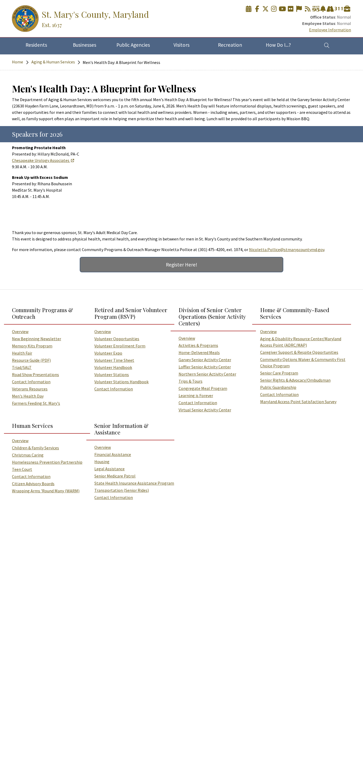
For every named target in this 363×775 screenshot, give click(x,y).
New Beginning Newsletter (36, 338)
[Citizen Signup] (299, 9)
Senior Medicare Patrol (115, 476)
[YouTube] (282, 9)
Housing (101, 461)
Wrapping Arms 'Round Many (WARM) (45, 490)
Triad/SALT (22, 367)
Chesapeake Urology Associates (40, 160)
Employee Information (330, 29)
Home (17, 61)
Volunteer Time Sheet (114, 360)
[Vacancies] (347, 9)
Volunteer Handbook (113, 367)
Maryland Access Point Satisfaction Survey (298, 401)
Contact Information (31, 381)
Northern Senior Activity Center (207, 374)
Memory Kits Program (32, 345)
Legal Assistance (109, 468)
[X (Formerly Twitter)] (265, 9)
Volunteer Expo (108, 353)
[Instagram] (274, 9)
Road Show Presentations (35, 374)
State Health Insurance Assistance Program (134, 483)
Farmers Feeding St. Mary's (36, 403)
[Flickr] (291, 9)
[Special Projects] (330, 9)
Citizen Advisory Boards (33, 483)
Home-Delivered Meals (199, 352)
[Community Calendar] (249, 9)
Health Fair (22, 353)
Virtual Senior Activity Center (205, 409)
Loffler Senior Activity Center (205, 366)
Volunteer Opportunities (116, 338)
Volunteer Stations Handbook (121, 381)
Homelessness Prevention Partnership (47, 462)
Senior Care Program (279, 373)
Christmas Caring (28, 455)
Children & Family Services (35, 447)
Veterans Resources (30, 388)
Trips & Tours (190, 381)
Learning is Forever (196, 395)
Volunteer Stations (111, 374)
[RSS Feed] (307, 9)
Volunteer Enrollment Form (119, 345)
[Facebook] (257, 9)
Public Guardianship (278, 387)
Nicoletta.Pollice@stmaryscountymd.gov (286, 249)
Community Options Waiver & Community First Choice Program (302, 362)
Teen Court (22, 469)
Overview (20, 331)
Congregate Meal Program (203, 388)
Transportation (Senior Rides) (121, 490)
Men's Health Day (28, 396)
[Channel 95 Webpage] (316, 9)
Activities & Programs (198, 345)
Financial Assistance (112, 454)
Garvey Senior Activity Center (205, 359)
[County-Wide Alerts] (323, 9)
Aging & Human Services (53, 61)
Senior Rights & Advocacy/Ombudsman (295, 380)
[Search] (327, 45)
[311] (339, 9)
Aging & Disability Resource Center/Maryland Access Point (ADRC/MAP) (300, 342)
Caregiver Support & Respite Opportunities (299, 352)
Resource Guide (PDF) (31, 360)
